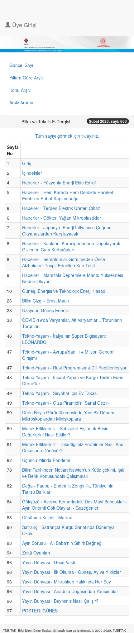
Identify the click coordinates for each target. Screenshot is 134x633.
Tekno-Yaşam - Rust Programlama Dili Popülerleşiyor (74, 367)
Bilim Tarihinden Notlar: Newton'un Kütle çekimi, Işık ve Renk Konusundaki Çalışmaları (73, 473)
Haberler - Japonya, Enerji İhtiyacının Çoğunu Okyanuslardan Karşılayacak (67, 230)
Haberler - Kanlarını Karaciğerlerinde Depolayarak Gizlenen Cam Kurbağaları (71, 246)
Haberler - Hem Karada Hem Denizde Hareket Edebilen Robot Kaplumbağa (67, 195)
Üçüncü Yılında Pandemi (46, 460)
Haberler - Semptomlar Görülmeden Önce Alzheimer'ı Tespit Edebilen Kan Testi (63, 262)
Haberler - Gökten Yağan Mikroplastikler (61, 218)
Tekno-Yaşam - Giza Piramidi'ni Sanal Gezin (65, 403)
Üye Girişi (23, 25)
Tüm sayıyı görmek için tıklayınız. (67, 136)
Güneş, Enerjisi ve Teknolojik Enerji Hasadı (64, 291)
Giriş (26, 163)
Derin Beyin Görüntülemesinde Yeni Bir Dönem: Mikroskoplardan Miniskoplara (69, 415)
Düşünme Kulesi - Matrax (47, 517)
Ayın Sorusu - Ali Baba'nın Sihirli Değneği (62, 543)
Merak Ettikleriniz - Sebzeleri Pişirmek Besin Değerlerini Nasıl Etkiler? (65, 431)
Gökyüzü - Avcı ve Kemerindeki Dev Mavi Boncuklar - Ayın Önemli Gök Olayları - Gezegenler (74, 504)
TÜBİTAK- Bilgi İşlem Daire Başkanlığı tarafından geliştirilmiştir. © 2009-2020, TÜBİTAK (64, 630)
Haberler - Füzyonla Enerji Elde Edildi (59, 182)
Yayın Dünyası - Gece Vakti (48, 562)
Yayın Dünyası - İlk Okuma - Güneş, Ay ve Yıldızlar (71, 572)
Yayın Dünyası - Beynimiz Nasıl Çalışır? (60, 601)
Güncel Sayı (21, 65)
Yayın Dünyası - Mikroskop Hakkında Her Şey (66, 581)
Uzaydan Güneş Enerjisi (45, 310)
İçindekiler (32, 173)
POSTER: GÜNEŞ (40, 610)
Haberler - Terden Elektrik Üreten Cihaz (61, 208)
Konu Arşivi (20, 90)
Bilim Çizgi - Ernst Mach (45, 300)
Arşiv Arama (21, 102)
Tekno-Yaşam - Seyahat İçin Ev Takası (60, 393)
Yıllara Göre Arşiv (26, 77)
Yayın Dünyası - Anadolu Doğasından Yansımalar (70, 591)
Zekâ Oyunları (36, 553)
